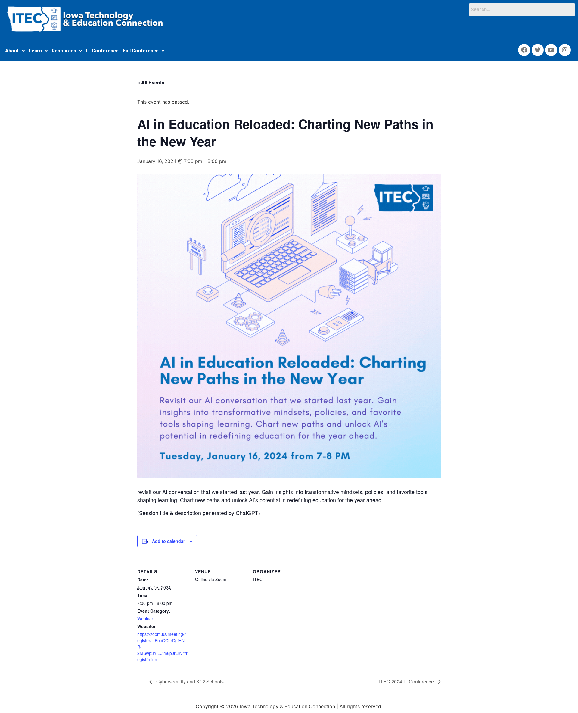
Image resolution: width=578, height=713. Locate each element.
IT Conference (102, 51)
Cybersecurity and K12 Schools (189, 681)
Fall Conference (141, 51)
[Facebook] (524, 50)
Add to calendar (168, 541)
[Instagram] (565, 50)
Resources (64, 51)
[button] (15, 51)
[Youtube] (551, 50)
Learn (35, 51)
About (12, 51)
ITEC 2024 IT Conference (407, 681)
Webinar (145, 618)
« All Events (150, 82)
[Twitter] (538, 50)
